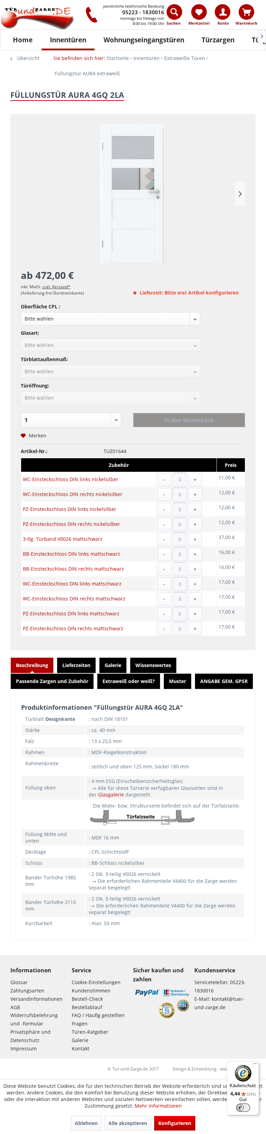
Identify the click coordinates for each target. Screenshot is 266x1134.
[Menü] (255, 1065)
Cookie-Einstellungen (96, 982)
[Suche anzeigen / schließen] (174, 12)
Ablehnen (86, 1123)
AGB (15, 1007)
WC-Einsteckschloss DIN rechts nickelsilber (72, 494)
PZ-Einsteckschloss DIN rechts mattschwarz (73, 628)
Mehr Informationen (158, 1105)
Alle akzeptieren (127, 1123)
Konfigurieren (174, 1123)
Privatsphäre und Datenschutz (30, 1036)
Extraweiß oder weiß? (129, 681)
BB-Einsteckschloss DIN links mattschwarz (71, 554)
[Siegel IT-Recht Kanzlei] (167, 1010)
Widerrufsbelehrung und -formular (34, 1019)
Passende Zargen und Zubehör (52, 681)
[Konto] (222, 12)
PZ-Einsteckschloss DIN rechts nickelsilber (71, 524)
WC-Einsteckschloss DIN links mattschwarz (72, 583)
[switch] (243, 1107)
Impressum (23, 1048)
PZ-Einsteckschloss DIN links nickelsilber (69, 509)
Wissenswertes (153, 665)
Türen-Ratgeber (90, 1032)
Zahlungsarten (27, 990)
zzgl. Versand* (56, 287)
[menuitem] (175, 16)
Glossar (19, 982)
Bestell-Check (87, 999)
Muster (177, 681)
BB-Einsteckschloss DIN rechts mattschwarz (73, 568)
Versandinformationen (36, 999)
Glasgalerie (111, 794)
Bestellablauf (87, 1007)
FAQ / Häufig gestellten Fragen (98, 1019)
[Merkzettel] (199, 12)
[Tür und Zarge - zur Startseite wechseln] (39, 19)
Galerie (113, 665)
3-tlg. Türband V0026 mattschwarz (63, 539)
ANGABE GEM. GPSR (224, 681)
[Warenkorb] (246, 12)
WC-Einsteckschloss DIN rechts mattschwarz (74, 598)
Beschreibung (32, 665)
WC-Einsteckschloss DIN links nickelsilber (70, 479)
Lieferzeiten (76, 665)
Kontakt (80, 1048)
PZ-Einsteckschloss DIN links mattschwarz (71, 613)
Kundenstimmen (91, 990)
